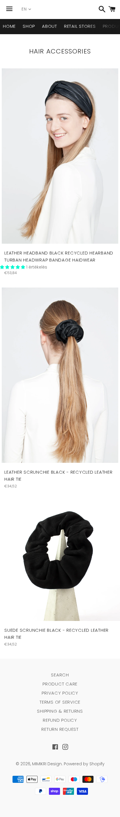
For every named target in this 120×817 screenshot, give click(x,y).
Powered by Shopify (84, 764)
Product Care (60, 684)
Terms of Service (60, 702)
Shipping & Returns (60, 711)
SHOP (29, 26)
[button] (13, 267)
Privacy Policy (60, 693)
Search (60, 675)
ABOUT (49, 26)
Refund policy (60, 720)
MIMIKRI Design (47, 764)
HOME (9, 26)
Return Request (60, 729)
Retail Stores (80, 26)
